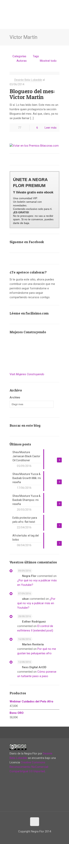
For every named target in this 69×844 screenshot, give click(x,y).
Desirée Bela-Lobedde (28, 80)
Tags (36, 56)
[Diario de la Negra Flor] (34, 9)
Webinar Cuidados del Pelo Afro (31, 701)
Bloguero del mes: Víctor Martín (32, 94)
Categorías (19, 56)
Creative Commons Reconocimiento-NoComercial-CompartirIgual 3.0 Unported (29, 767)
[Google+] (20, 838)
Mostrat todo (48, 60)
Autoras (21, 60)
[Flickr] (36, 838)
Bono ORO (17, 713)
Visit (27, 374)
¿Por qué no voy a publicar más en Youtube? (36, 603)
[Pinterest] (43, 838)
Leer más (51, 127)
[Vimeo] (28, 838)
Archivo (15, 397)
